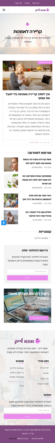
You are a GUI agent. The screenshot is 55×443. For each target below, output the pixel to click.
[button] (4, 10)
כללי (21, 385)
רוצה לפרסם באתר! (39, 318)
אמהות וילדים (17, 368)
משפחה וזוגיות (17, 377)
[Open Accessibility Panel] (3, 222)
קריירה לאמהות (16, 381)
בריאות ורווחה (17, 372)
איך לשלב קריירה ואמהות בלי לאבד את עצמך (28, 96)
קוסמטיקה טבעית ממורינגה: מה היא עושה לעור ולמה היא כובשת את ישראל (36, 179)
